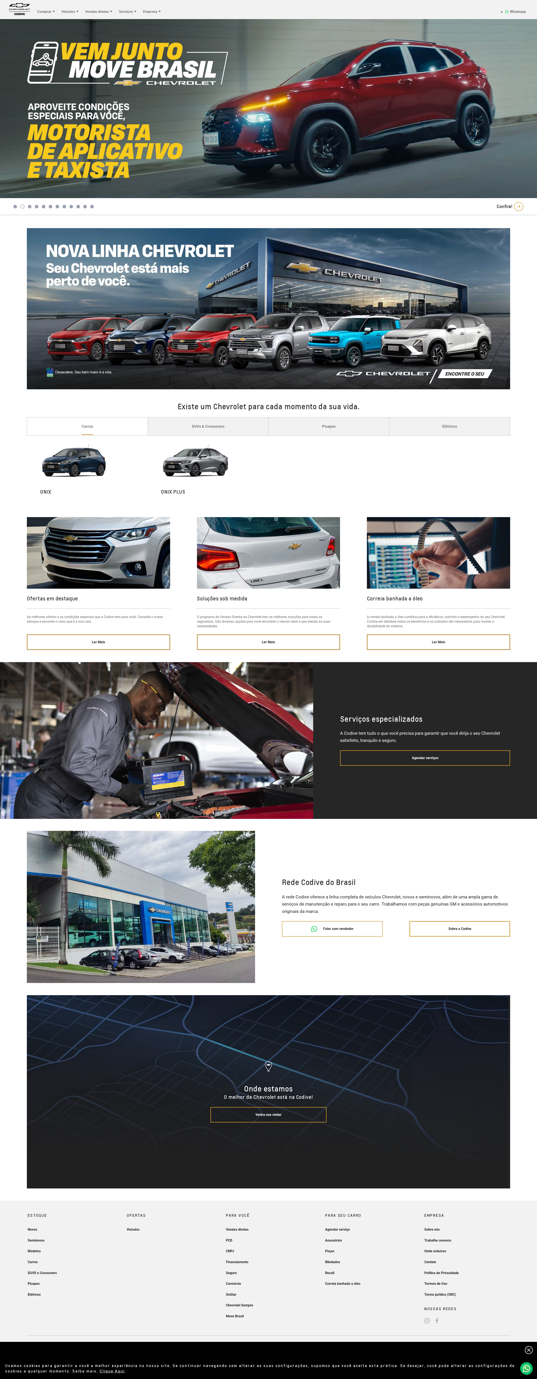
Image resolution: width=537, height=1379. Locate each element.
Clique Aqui (112, 1371)
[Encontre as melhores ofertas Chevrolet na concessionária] (268, 308)
